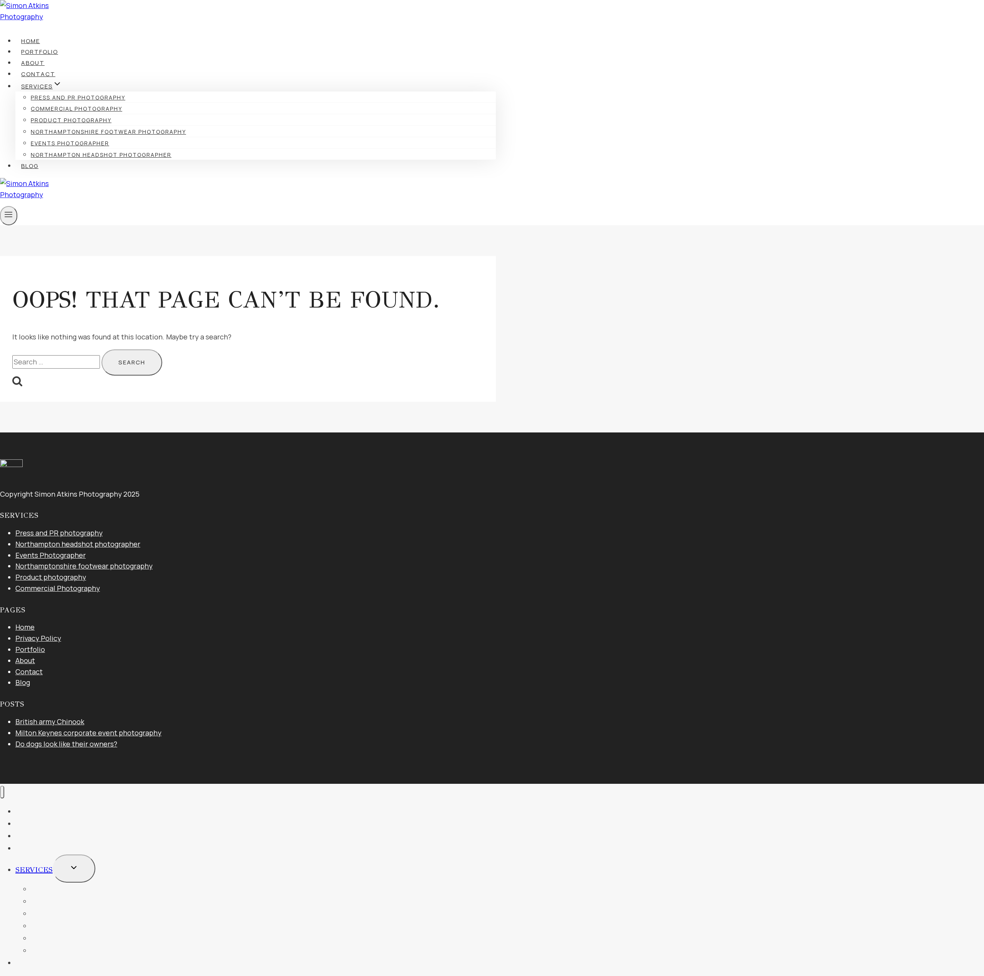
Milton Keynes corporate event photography (88, 732)
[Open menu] (8, 215)
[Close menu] (2, 792)
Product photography (71, 120)
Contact (38, 74)
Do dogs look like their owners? (66, 743)
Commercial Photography (76, 108)
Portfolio (39, 52)
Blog (29, 166)
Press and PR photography (78, 97)
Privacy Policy (38, 638)
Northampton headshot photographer (101, 154)
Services (34, 870)
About (33, 63)
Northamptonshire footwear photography (108, 131)
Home (30, 41)
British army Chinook (49, 721)
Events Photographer (70, 143)
